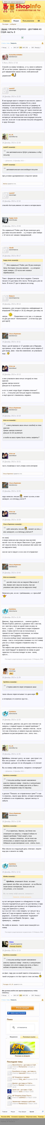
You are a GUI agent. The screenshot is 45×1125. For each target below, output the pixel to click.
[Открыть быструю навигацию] (43, 1111)
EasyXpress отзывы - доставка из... (24, 1071)
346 (15, 47)
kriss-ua (12, 366)
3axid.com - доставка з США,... (23, 1090)
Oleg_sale (22, 1079)
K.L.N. (11, 135)
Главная (6, 21)
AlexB (11, 248)
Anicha (5, 183)
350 (27, 47)
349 (23, 47)
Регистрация (22, 1008)
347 (17, 47)
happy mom (13, 218)
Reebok (21, 1085)
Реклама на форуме (22, 1056)
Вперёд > (37, 47)
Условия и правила (18, 1116)
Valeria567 (22, 1073)
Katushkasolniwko (15, 55)
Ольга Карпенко (15, 334)
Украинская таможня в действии (23, 1101)
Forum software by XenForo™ (10, 1119)
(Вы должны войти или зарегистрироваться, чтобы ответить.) (20, 991)
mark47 (12, 88)
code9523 (22, 1097)
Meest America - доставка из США (24, 1065)
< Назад (3, 47)
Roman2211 (23, 1067)
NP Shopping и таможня (20, 1077)
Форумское (14, 1037)
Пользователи (28, 21)
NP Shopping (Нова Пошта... (22, 1096)
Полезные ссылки (29, 1037)
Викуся (11, 296)
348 (21, 47)
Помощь (41, 1116)
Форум (16, 21)
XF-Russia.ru (11, 1121)
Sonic (21, 1092)
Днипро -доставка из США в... (22, 1083)
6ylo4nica (12, 609)
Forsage (12, 669)
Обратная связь (31, 1116)
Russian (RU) (5, 1116)
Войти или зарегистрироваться (14, 2)
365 (33, 47)
